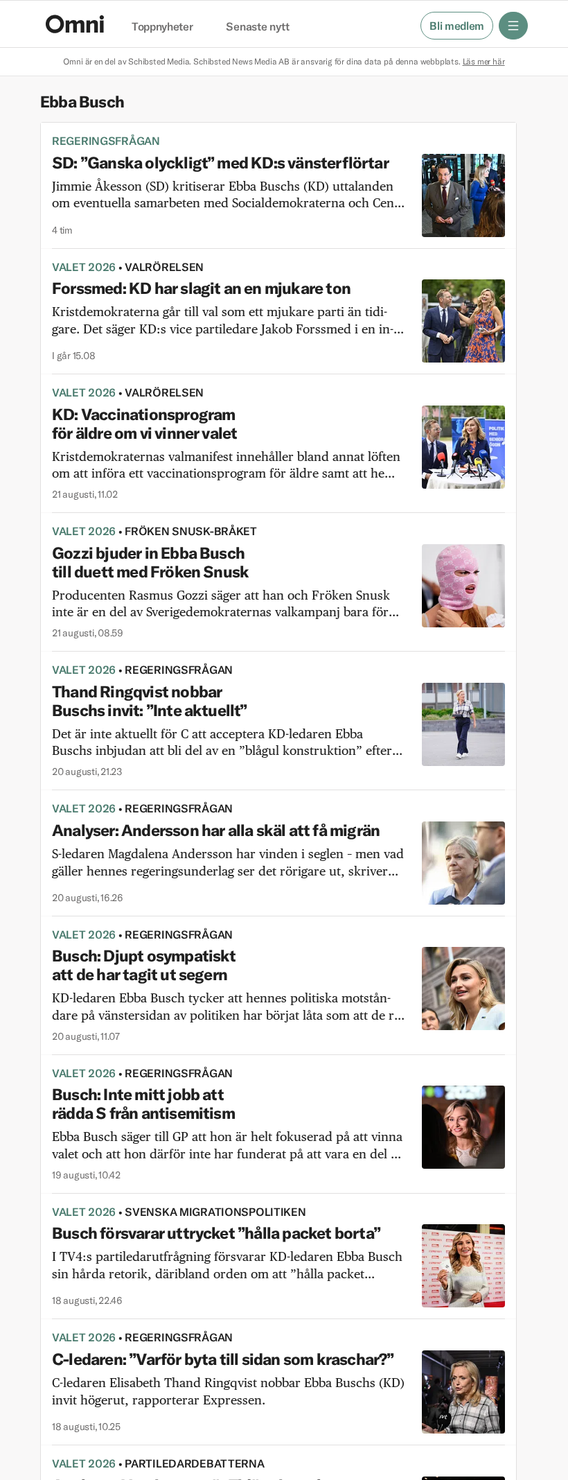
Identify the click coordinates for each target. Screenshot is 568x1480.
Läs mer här (484, 61)
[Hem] (75, 24)
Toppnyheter (162, 27)
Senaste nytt (257, 27)
